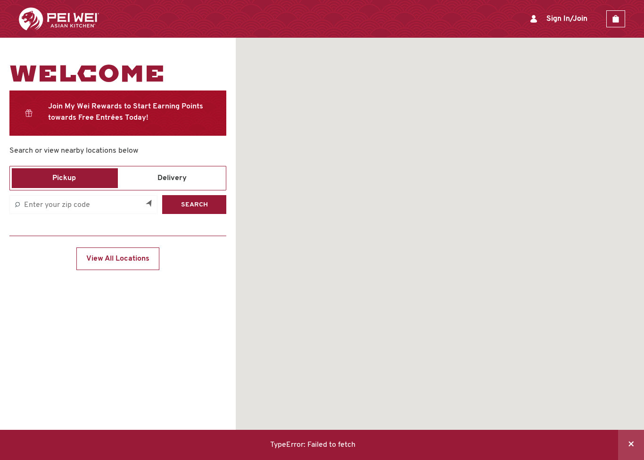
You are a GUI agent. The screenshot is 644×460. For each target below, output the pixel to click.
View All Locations (117, 259)
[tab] (64, 178)
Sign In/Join (566, 19)
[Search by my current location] (149, 204)
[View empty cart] (615, 18)
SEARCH (194, 204)
